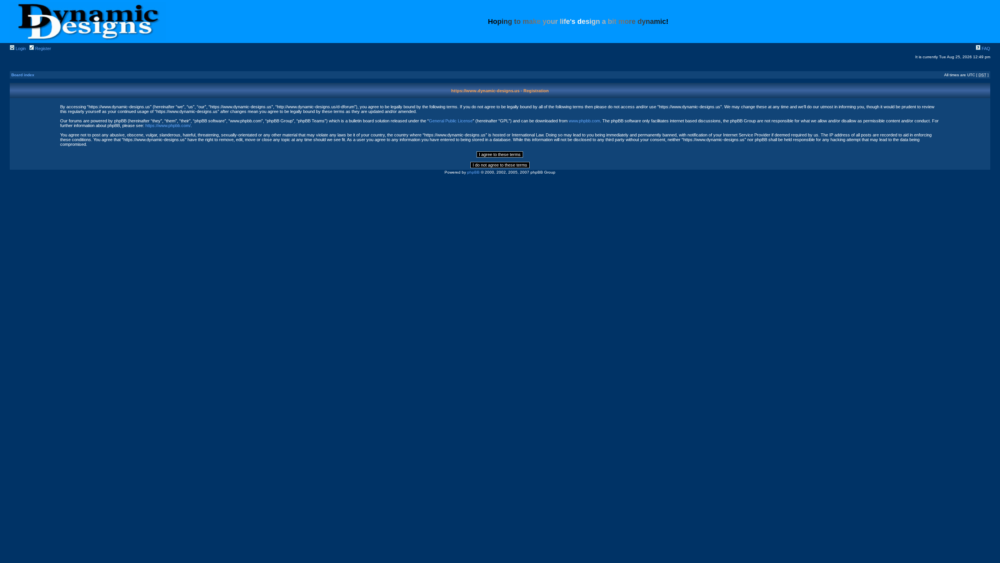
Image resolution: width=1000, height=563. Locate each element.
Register (42, 48)
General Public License (451, 120)
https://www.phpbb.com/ (168, 125)
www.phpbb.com (584, 120)
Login (20, 48)
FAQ (985, 48)
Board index (22, 75)
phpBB (473, 172)
